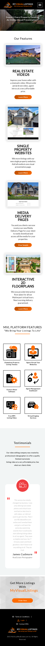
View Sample (23, 245)
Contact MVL (24, 624)
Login (24, 620)
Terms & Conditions (23, 617)
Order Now (22, 600)
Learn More (23, 97)
